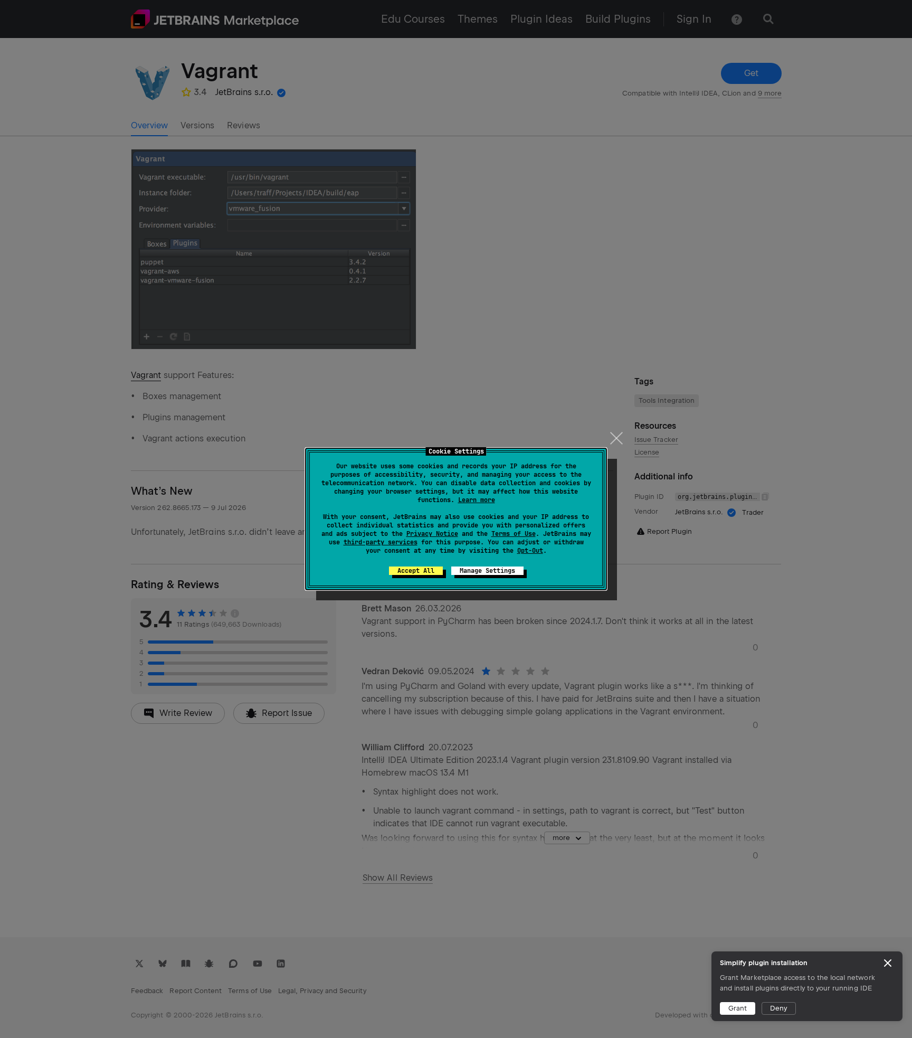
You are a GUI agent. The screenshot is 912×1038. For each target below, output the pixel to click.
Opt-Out (530, 550)
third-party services (380, 542)
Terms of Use (513, 534)
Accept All (415, 571)
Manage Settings (487, 571)
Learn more (476, 500)
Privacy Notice (432, 534)
